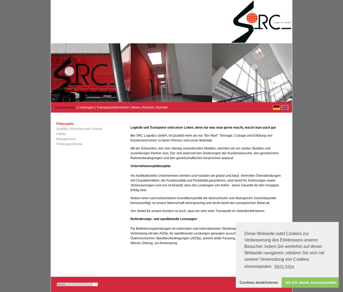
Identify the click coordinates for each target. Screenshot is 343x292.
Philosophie (65, 124)
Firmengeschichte (69, 144)
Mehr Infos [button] (284, 266)
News (136, 107)
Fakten (61, 134)
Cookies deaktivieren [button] (259, 282)
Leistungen (86, 107)
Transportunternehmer (112, 107)
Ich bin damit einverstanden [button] (311, 282)
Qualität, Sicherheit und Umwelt (79, 129)
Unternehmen (65, 107)
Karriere (148, 107)
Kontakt (161, 107)
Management (66, 139)
